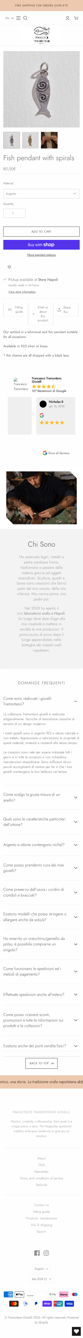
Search (41, 1231)
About (41, 1158)
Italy (39, 1279)
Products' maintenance (41, 1218)
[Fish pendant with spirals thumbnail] (11, 140)
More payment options (41, 255)
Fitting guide (41, 1211)
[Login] (67, 18)
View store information (22, 292)
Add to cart (41, 231)
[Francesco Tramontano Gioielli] (42, 35)
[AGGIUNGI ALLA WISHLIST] (9, 267)
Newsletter (41, 1171)
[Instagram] (46, 1253)
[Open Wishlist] (76, 1331)
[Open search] (25, 18)
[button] (9, 18)
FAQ (42, 1165)
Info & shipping (41, 1224)
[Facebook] (37, 1253)
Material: (8, 183)
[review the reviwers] (36, 416)
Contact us (41, 1205)
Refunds (41, 1184)
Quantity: (8, 204)
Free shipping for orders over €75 (41, 6)
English (39, 1269)
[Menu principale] (18, 18)
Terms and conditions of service (41, 1178)
